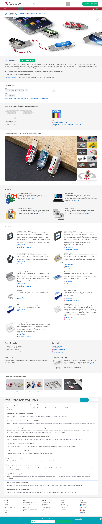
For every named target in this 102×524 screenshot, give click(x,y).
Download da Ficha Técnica (60, 122)
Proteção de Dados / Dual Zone (30, 509)
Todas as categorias (12, 9)
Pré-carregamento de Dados (29, 502)
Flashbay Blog (84, 502)
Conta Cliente (45, 504)
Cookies (63, 504)
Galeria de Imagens (24, 13)
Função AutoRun (26, 507)
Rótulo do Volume (27, 510)
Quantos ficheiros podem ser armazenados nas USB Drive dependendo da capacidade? (26, 98)
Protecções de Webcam (9, 507)
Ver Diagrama (56, 125)
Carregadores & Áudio (34, 9)
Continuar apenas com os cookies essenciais (43, 522)
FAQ (44, 13)
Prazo (62, 502)
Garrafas (26, 9)
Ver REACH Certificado (58, 349)
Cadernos (51, 9)
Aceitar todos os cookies (64, 522)
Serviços (33, 13)
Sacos (55, 9)
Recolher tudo (93, 400)
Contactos (89, 9)
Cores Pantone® (26, 504)
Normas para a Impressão (59, 121)
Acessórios (39, 13)
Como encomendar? (46, 502)
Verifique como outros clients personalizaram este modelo (67, 124)
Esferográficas (44, 9)
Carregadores (7, 505)
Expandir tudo (84, 400)
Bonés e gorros (7, 510)
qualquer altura (78, 518)
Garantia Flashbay (46, 507)
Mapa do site (45, 510)
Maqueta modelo (69, 283)
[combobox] (49, 4)
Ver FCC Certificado (58, 347)
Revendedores (45, 509)
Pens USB (20, 9)
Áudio (5, 512)
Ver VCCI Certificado (58, 352)
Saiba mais (30, 198)
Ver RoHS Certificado (58, 351)
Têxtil (59, 9)
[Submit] (34, 4)
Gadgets (6, 514)
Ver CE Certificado (57, 346)
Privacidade (63, 509)
